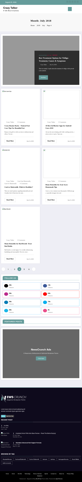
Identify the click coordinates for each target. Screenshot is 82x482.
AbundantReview (7, 459)
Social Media (75, 459)
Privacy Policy (70, 473)
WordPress (38, 479)
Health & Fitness (43, 55)
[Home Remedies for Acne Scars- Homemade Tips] (61, 163)
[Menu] (70, 9)
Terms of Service (37, 473)
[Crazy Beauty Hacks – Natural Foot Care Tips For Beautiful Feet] (6, 91)
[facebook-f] (67, 2)
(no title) (6, 425)
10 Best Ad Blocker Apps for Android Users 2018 (58, 127)
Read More (43, 77)
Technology (27, 473)
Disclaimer (39, 476)
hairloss (53, 459)
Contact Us (53, 473)
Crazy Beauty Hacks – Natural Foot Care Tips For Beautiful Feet (17, 127)
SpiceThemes (59, 479)
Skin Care (49, 55)
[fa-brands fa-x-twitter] (70, 2)
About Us (61, 473)
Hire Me (20, 473)
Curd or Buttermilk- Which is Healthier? (18, 187)
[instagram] (75, 2)
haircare (45, 459)
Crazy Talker (10, 7)
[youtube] (78, 2)
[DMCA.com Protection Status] (7, 416)
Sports (46, 473)
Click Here (41, 358)
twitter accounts (7, 463)
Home (7, 473)
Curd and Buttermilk (24, 181)
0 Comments (21, 122)
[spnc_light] (79, 9)
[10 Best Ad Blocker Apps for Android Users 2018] (61, 104)
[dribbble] (72, 2)
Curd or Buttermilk (10, 183)
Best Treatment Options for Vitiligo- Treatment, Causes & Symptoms (54, 59)
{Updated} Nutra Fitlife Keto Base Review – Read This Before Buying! (36, 433)
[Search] (76, 9)
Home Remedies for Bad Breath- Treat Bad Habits (18, 245)
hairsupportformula (63, 459)
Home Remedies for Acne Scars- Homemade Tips (56, 186)
